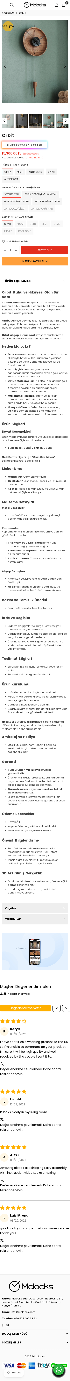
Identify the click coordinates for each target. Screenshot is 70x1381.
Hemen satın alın (34, 261)
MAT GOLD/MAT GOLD (16, 201)
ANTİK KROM (11, 179)
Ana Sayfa (8, 13)
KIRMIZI (8, 231)
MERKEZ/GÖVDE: (21, 187)
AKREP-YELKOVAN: (17, 217)
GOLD (33, 224)
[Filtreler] (56, 1008)
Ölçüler (10, 908)
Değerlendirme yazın (25, 1008)
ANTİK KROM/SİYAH (42, 208)
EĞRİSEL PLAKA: (15, 165)
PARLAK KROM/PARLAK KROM (41, 194)
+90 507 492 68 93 (25, 1318)
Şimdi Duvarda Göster (24, 144)
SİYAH (51, 172)
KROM (20, 224)
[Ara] (11, 5)
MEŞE (20, 172)
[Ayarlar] (56, 5)
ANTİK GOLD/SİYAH (14, 208)
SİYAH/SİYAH (11, 194)
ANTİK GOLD (35, 172)
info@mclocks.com (23, 1312)
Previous (5, 66)
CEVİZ (7, 172)
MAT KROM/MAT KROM (47, 201)
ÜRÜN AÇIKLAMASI (18, 281)
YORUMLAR (13, 919)
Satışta (8, 26)
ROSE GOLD (24, 231)
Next (65, 66)
